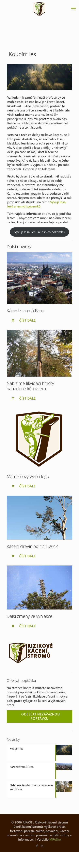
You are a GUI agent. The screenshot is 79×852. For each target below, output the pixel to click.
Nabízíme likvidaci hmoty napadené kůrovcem (30, 385)
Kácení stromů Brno (25, 310)
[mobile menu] (73, 8)
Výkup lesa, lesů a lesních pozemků (36, 204)
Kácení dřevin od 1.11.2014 (33, 546)
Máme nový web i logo (28, 476)
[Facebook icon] (37, 846)
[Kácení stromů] (39, 9)
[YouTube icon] (42, 846)
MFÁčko (55, 839)
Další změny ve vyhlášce (29, 616)
